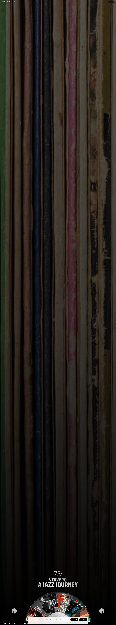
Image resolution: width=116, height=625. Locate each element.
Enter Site (111, 2)
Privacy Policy (18, 623)
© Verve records (8, 623)
